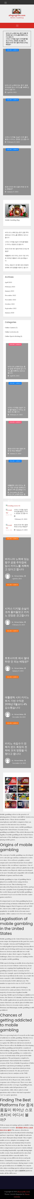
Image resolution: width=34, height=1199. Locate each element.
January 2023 (9, 291)
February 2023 (10, 287)
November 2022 (10, 300)
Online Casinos (12, 50)
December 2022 (10, 295)
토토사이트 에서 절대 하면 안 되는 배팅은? (17, 44)
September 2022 (10, 308)
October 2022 (10, 304)
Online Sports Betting (12, 336)
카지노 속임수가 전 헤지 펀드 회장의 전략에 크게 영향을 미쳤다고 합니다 (16, 749)
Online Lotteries (10, 332)
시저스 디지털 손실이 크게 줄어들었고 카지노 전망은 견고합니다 (17, 40)
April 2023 (8, 282)
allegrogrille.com (17, 15)
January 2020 (9, 313)
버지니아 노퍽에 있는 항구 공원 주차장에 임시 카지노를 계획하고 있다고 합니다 (17, 35)
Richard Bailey (18, 576)
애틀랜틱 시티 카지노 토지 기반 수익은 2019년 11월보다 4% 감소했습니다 (17, 258)
